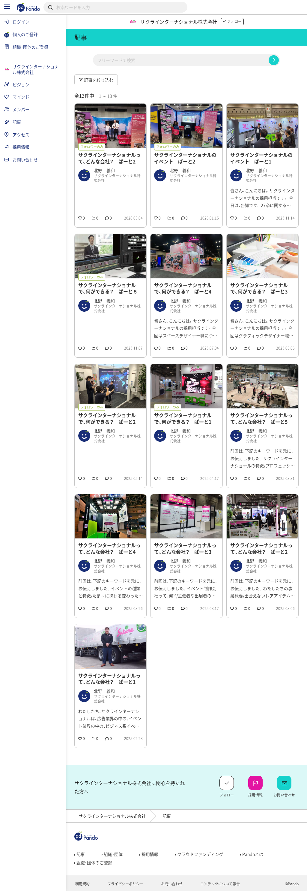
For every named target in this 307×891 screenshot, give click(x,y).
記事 (80, 854)
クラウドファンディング (199, 854)
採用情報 (149, 854)
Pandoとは (252, 854)
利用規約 (82, 883)
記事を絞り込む (98, 80)
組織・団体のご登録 (94, 862)
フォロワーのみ (91, 146)
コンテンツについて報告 (219, 883)
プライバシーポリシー (124, 883)
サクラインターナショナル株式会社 (112, 816)
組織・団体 (113, 854)
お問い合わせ (171, 883)
